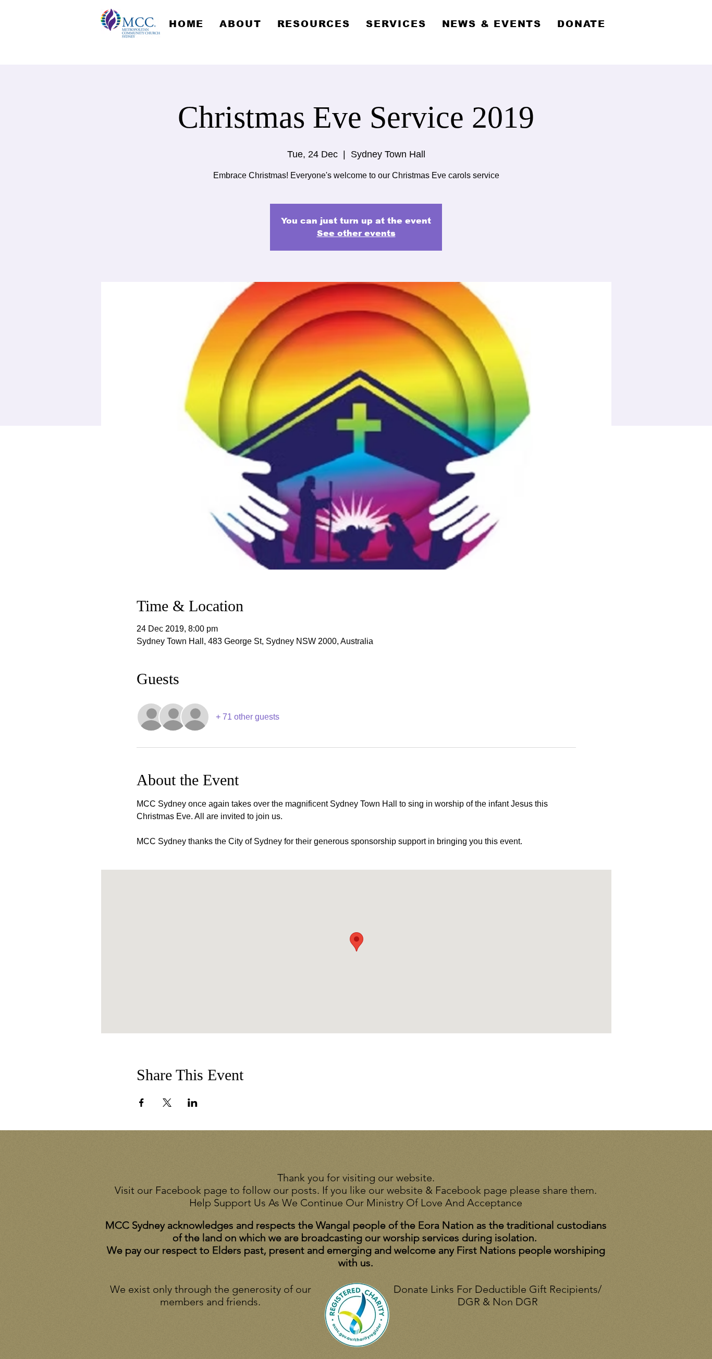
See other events (356, 233)
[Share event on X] (167, 1102)
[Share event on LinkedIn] (193, 1102)
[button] (240, 24)
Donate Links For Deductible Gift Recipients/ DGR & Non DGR (497, 1295)
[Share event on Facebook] (141, 1102)
